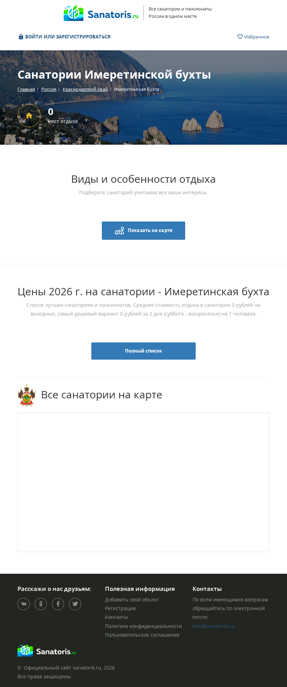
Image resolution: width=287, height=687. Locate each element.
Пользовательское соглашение (142, 634)
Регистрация (120, 608)
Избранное (256, 37)
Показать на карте (150, 230)
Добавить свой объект (132, 599)
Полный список (143, 351)
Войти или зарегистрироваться (67, 37)
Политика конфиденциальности (143, 626)
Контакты (116, 617)
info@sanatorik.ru (213, 626)
